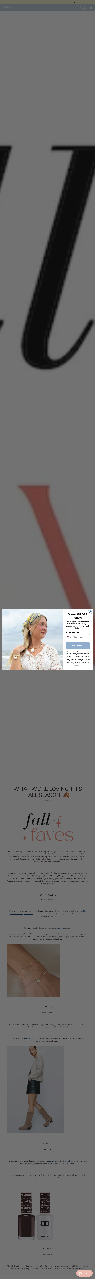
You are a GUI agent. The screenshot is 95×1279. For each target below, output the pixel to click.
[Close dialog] (90, 612)
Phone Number (72, 632)
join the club (77, 645)
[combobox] (69, 637)
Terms (79, 665)
